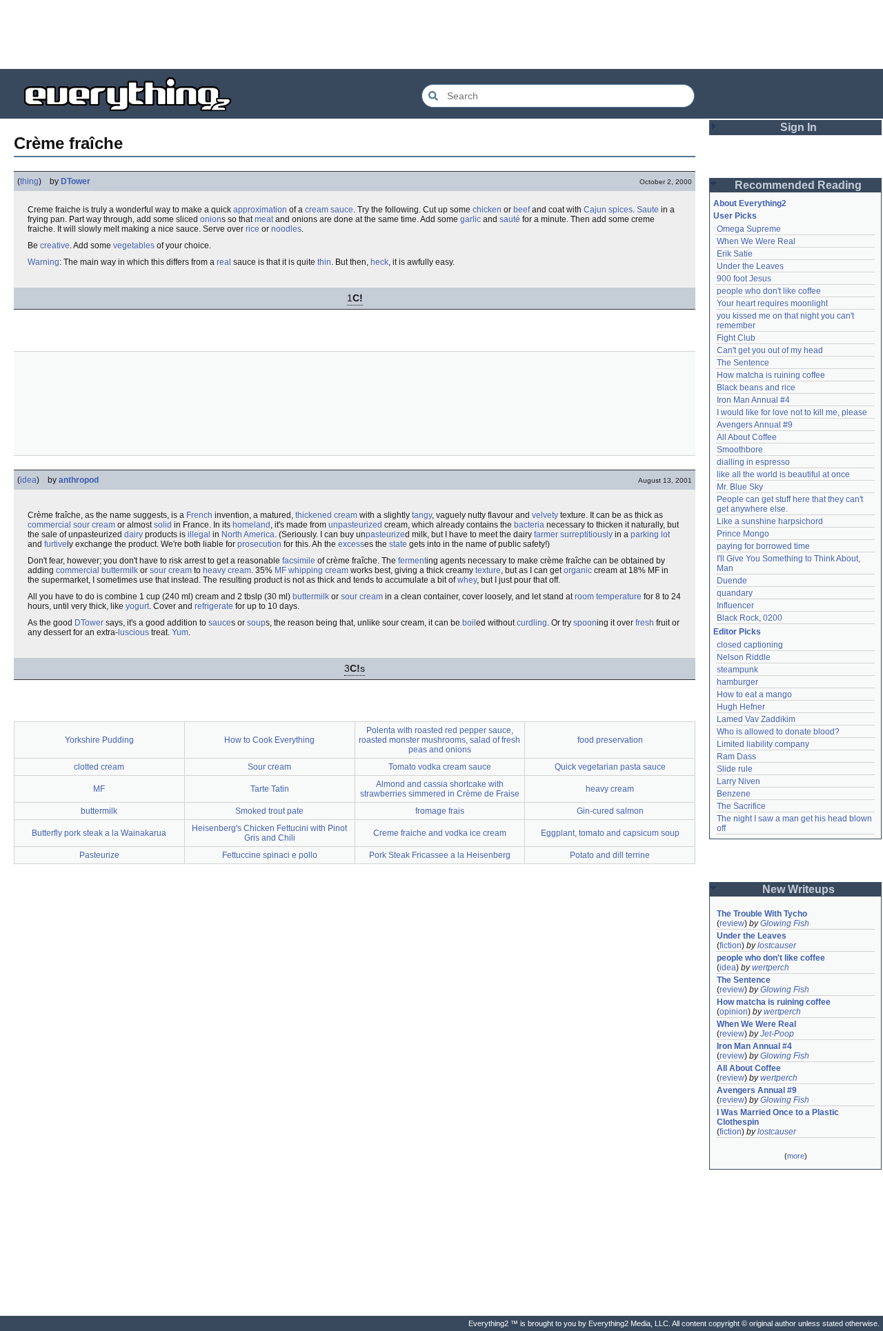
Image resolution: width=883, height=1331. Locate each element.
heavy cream (227, 570)
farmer (546, 534)
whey (467, 580)
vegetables (134, 245)
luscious (133, 632)
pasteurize (385, 534)
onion (210, 219)
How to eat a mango (754, 694)
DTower (75, 181)
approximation (260, 209)
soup (256, 623)
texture (488, 570)
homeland (251, 525)
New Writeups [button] (798, 889)
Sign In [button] (798, 127)
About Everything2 (749, 203)
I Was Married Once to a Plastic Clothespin (779, 1117)
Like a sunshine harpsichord (770, 521)
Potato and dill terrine (610, 855)
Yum (180, 632)
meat (264, 219)
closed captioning (750, 645)
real (224, 262)
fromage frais (439, 811)
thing (29, 181)
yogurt (137, 606)
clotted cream (99, 767)
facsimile (298, 561)
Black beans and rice (756, 387)
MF (280, 570)
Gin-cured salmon (610, 811)
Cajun (595, 209)
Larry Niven (738, 781)
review (732, 923)
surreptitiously (586, 534)
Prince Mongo (743, 534)
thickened (313, 515)
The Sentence (743, 363)
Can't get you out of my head (770, 350)
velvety (545, 515)
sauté (509, 219)
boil (469, 623)
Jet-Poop (777, 1034)
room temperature (608, 596)
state (398, 544)
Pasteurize (99, 855)
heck (379, 262)
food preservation (610, 740)
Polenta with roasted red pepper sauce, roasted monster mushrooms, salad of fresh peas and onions (439, 739)
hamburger (737, 682)
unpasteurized (355, 525)
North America (248, 534)
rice (252, 229)
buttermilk (119, 570)
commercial (49, 525)
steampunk (737, 669)
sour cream (94, 525)
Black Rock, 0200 (749, 618)
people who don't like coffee (769, 291)
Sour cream (269, 767)
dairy (133, 534)
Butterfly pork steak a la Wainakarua (99, 833)
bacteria (529, 525)
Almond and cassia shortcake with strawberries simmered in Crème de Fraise (439, 789)
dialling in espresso (753, 462)
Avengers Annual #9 (755, 425)
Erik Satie (735, 254)
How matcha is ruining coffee (771, 375)
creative (55, 245)
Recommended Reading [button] (798, 185)
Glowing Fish (784, 923)
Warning (43, 262)
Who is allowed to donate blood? (778, 732)
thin (324, 262)
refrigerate (214, 606)
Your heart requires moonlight (772, 303)
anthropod (79, 480)
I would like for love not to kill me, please (792, 412)
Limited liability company (763, 744)
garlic (470, 219)
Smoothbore (740, 449)
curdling (532, 623)
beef (521, 209)
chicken (487, 209)
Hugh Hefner (741, 707)
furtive (55, 544)
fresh (644, 623)
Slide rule (735, 769)
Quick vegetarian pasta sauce (610, 767)
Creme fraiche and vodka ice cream (439, 833)
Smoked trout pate (269, 811)
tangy (422, 515)
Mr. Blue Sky (740, 487)
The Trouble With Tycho (762, 914)
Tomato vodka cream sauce (439, 767)
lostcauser (776, 945)
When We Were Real (756, 241)
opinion (734, 1012)
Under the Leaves (750, 266)
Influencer (735, 605)
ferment (412, 561)
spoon (585, 623)
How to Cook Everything (269, 740)
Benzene (734, 794)
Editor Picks (737, 632)
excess (351, 544)
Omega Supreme (749, 229)
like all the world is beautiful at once (783, 474)
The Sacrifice (741, 806)
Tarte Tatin (269, 789)
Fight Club (736, 338)
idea (28, 480)
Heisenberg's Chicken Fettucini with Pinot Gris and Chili (269, 833)
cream (316, 209)
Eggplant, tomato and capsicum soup (610, 833)
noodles (286, 229)
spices (620, 209)
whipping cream (318, 570)
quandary (735, 593)
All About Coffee (747, 437)
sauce (341, 209)
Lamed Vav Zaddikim (756, 719)
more (795, 1156)
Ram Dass (736, 756)
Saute (648, 209)
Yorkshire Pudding (99, 740)
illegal (199, 534)
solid (163, 525)
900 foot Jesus (744, 278)
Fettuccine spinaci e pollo (269, 855)
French (199, 515)
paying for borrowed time (763, 546)
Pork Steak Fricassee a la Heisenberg (439, 855)
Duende (732, 581)
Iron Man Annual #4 (753, 400)
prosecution (259, 544)
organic (578, 570)
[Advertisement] (441, 34)
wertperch (770, 967)
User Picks (735, 216)
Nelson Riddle (744, 657)
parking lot (650, 534)
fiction (731, 945)
